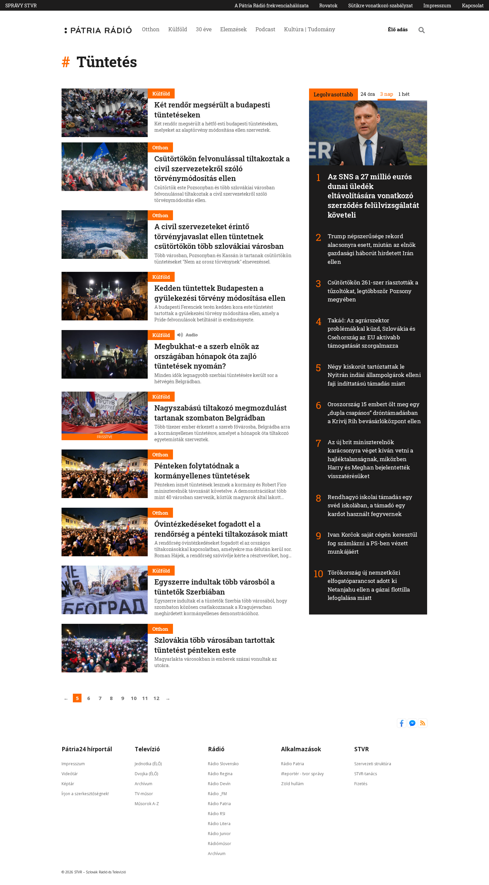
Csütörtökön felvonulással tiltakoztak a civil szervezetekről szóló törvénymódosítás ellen (222, 168)
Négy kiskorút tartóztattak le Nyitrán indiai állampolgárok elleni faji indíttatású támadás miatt (374, 375)
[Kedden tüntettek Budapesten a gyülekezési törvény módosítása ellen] (105, 298)
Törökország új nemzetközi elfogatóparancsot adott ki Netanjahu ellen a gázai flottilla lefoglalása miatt (369, 585)
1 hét (403, 93)
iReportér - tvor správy (302, 773)
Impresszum (437, 5)
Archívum (143, 783)
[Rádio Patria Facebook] (402, 726)
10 (134, 698)
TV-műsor (144, 793)
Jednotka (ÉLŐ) (148, 763)
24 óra (367, 93)
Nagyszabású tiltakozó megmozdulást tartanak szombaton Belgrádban (220, 413)
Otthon (151, 29)
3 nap (386, 93)
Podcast (265, 29)
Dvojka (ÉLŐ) (146, 773)
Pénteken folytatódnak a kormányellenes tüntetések (202, 470)
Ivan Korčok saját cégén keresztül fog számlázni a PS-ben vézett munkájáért (372, 543)
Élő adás (398, 29)
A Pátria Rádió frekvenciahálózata (272, 5)
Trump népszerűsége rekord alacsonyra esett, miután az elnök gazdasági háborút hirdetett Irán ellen (372, 249)
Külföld (177, 29)
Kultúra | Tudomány (309, 29)
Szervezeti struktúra (372, 763)
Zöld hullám (292, 783)
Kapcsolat (473, 5)
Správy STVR (21, 5)
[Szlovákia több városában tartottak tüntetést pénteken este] (105, 648)
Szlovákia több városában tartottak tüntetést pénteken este (214, 645)
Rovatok (328, 5)
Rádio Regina (220, 773)
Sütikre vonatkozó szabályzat (380, 5)
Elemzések (233, 29)
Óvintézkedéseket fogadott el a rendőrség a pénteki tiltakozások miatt (221, 529)
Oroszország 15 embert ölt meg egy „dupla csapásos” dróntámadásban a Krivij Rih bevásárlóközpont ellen (374, 412)
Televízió (147, 749)
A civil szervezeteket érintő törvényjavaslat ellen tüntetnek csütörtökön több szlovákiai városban (219, 236)
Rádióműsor (219, 843)
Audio (192, 335)
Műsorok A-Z (147, 803)
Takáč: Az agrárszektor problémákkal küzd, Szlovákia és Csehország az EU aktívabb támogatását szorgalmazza (371, 333)
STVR (361, 749)
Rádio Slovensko (223, 763)
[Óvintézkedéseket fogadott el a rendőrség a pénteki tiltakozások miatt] (105, 534)
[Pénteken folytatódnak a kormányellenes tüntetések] (105, 475)
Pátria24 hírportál (87, 749)
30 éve (204, 29)
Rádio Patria (219, 803)
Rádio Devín (219, 783)
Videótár (70, 773)
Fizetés (360, 783)
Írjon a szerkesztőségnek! (85, 793)
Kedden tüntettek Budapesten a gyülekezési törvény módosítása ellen (219, 293)
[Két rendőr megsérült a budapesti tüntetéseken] (105, 112)
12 (156, 698)
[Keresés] (421, 30)
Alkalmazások (301, 749)
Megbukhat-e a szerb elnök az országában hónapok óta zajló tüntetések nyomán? (206, 356)
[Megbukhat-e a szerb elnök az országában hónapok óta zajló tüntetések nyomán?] (105, 358)
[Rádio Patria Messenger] (413, 726)
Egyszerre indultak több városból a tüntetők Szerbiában (214, 587)
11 (145, 698)
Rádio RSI (216, 813)
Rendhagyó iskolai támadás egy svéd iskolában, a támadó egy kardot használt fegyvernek (370, 505)
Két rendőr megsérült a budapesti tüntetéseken (212, 109)
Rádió (216, 749)
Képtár (68, 783)
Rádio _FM (217, 793)
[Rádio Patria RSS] (422, 726)
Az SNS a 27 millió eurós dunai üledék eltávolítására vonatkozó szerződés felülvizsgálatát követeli (373, 195)
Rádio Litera (219, 823)
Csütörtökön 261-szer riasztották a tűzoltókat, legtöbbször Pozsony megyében (373, 290)
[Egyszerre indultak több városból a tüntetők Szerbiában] (105, 592)
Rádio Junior (219, 833)
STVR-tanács (365, 773)
